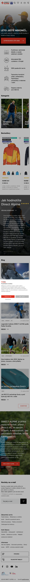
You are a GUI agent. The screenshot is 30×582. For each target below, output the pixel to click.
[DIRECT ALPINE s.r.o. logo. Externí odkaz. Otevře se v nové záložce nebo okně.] (3, 282)
